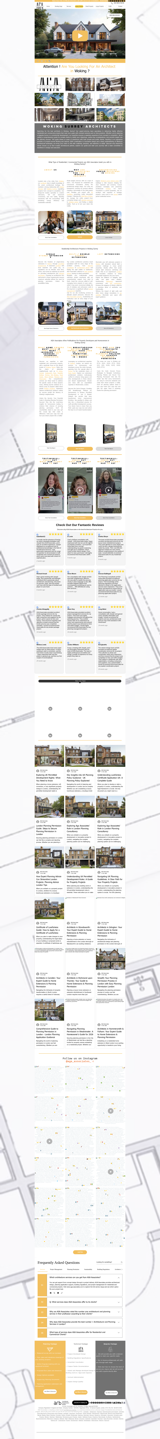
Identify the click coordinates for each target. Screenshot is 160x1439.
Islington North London (65, 1428)
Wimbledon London (119, 1427)
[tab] (43, 1269)
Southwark (79, 1413)
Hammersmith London (43, 1429)
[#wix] (93, 1061)
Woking (101, 1420)
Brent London (86, 1422)
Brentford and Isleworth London (82, 1428)
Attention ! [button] (52, 67)
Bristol (77, 1418)
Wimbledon (87, 1420)
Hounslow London (78, 1423)
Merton (47, 1417)
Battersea (71, 1418)
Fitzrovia (106, 1420)
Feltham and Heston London (98, 1428)
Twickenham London (88, 1427)
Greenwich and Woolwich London (72, 1429)
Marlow (121, 1418)
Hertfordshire (116, 1417)
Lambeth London (48, 1424)
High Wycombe (108, 1418)
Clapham (88, 1418)
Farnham (100, 1418)
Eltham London (57, 1429)
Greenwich (93, 1411)
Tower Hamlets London (66, 1425)
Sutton (80, 1417)
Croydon (58, 1415)
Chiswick (81, 1418)
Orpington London (93, 1430)
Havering (97, 1415)
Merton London (73, 1424)
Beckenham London (61, 1430)
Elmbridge (74, 1415)
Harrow (92, 1415)
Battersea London (117, 1426)
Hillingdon (104, 1415)
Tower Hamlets (87, 1413)
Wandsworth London (94, 1425)
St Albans (109, 1417)
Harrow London (40, 1423)
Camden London (112, 1422)
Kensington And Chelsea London (106, 1423)
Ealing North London (106, 1429)
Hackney (99, 1411)
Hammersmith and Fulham (110, 1411)
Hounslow (110, 1415)
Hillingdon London (65, 1423)
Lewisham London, (61, 1424)
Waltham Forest (87, 1417)
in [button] (71, 71)
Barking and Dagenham (115, 1413)
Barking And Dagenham (47, 1422)
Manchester (101, 1417)
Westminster (103, 1413)
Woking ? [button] (81, 71)
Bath (66, 1418)
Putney (68, 1420)
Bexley (44, 1415)
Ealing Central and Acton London (90, 1429)
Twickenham (74, 1420)
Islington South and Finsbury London (48, 1428)
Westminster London (108, 1425)
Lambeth (65, 1413)
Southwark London (40, 1425)
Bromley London (99, 1422)
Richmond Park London (73, 1427)
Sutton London (53, 1425)
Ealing (63, 1415)
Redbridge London (99, 1424)
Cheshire (95, 1417)
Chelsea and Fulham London (114, 1428)
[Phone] (112, 3)
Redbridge (59, 1417)
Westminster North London (102, 1426)
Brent (48, 1415)
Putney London (46, 1427)
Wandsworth (95, 1413)
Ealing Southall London (47, 1430)
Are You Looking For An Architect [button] (89, 67)
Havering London (52, 1423)
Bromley (52, 1415)
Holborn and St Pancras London (48, 1426)
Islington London (91, 1423)
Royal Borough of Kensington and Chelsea (49, 1413)
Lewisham (72, 1413)
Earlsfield (94, 1418)
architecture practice (70, 1410)
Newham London (86, 1424)
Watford (81, 1420)
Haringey (86, 1415)
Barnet (39, 1415)
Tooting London (59, 1427)
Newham (52, 1417)
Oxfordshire (61, 1420)
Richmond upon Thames (70, 1417)
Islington (121, 1411)
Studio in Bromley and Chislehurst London (76, 1430)
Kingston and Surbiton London (104, 1427)
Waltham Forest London (80, 1425)
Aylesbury (56, 1418)
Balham (62, 1418)
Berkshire (50, 1418)
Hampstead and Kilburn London (66, 1426)
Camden (86, 1411)
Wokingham (94, 1420)
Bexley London (74, 1422)
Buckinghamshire (41, 1418)
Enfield (68, 1415)
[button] (80, 36)
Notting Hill (54, 1420)
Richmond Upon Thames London (114, 1424)
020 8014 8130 (118, 1408)
